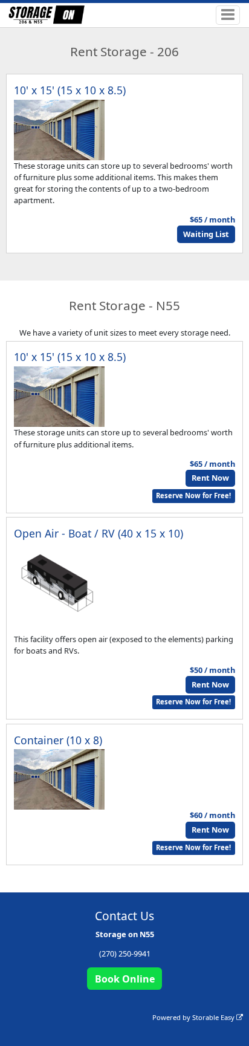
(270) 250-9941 (124, 953)
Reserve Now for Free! (193, 495)
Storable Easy (214, 1017)
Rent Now (210, 477)
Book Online (125, 979)
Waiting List (206, 234)
